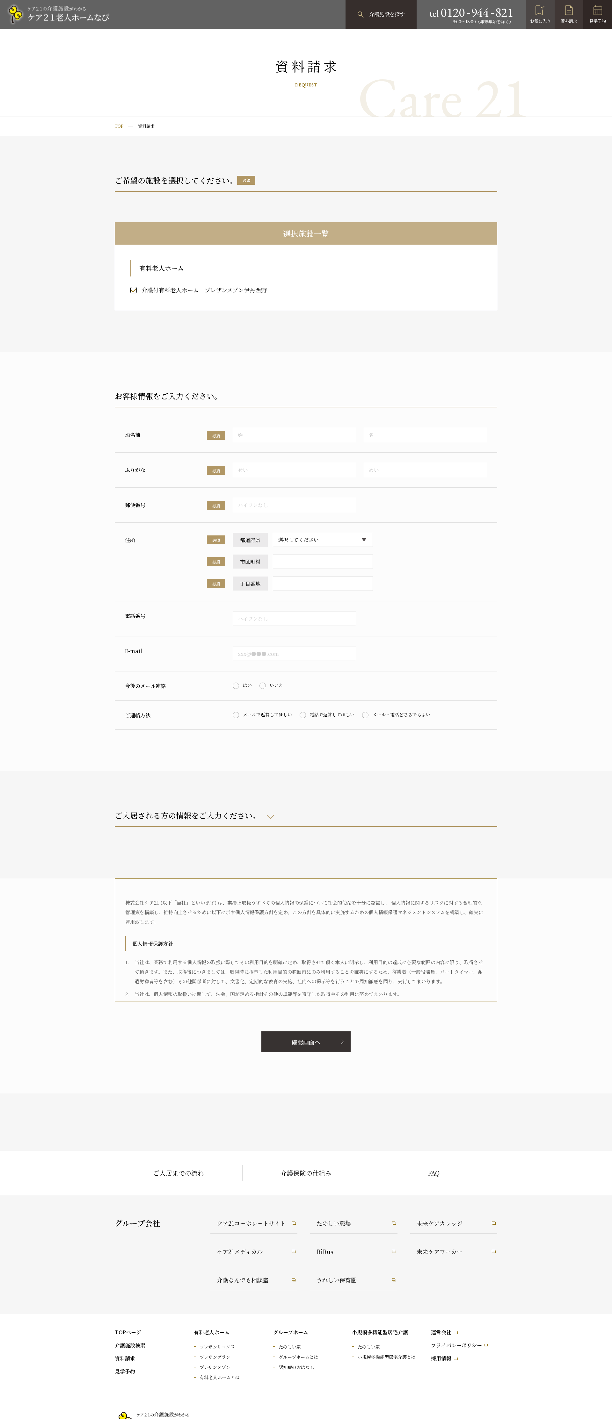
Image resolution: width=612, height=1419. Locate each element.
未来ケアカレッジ (440, 1223)
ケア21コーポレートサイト (251, 1223)
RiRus (325, 1251)
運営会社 (441, 1332)
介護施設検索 (130, 1345)
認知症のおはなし (296, 1367)
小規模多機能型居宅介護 (380, 1332)
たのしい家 (290, 1347)
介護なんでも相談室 (242, 1280)
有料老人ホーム (211, 1332)
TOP (119, 126)
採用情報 (441, 1358)
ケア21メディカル (240, 1251)
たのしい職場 (334, 1223)
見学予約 (597, 21)
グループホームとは (298, 1357)
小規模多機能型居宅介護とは (387, 1357)
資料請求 (569, 21)
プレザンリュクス (217, 1347)
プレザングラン (215, 1357)
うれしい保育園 (337, 1280)
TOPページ (128, 1332)
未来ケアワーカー (440, 1251)
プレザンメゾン (215, 1367)
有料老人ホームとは (220, 1377)
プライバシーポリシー (456, 1345)
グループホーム (290, 1332)
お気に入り (540, 21)
